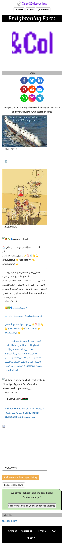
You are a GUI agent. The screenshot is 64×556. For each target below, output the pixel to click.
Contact (27, 530)
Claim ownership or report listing (20, 477)
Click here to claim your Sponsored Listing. (32, 505)
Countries (44, 9)
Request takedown (13, 485)
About (13, 530)
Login (31, 537)
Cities (30, 9)
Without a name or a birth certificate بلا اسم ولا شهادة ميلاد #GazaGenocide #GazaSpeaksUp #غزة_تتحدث (24, 412)
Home (20, 9)
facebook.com (9, 520)
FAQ (53, 530)
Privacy (41, 530)
